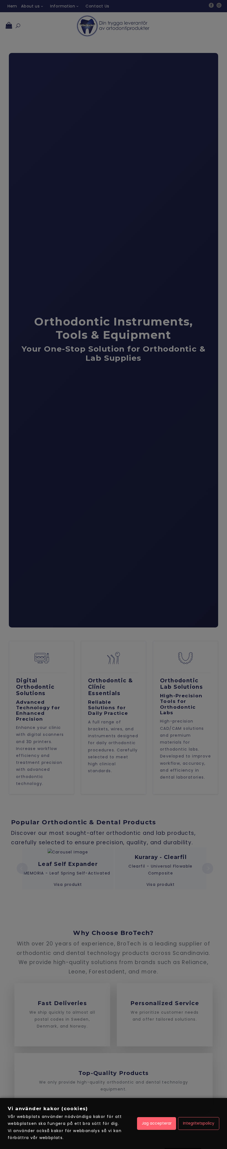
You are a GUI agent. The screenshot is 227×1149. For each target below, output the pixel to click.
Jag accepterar (157, 1123)
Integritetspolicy (198, 1123)
